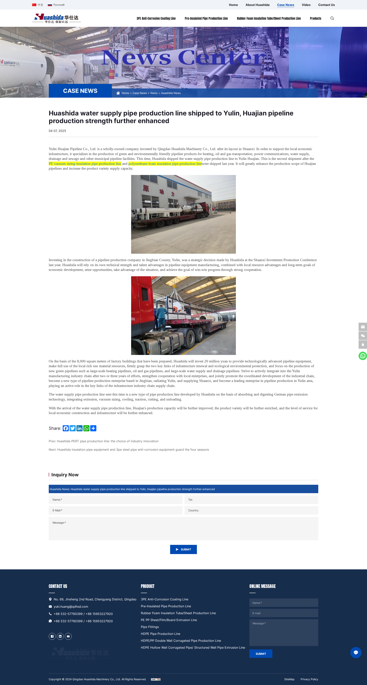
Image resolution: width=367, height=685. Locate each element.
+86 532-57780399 (68, 614)
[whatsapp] (363, 356)
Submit (261, 654)
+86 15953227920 (99, 614)
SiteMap (289, 679)
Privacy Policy (309, 679)
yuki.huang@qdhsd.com (71, 606)
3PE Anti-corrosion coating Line (164, 599)
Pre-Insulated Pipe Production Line (166, 606)
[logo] (56, 18)
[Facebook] (52, 636)
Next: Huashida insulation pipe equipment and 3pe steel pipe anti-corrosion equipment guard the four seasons (129, 449)
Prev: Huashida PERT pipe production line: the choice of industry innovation (103, 441)
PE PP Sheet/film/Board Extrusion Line (169, 620)
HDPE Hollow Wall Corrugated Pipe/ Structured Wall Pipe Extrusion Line (193, 647)
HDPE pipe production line (160, 634)
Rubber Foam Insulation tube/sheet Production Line (178, 613)
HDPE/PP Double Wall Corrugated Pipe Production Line (181, 640)
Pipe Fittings (150, 627)
